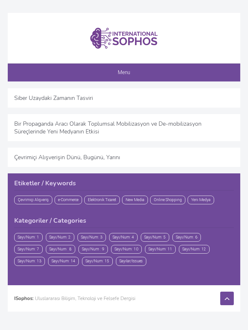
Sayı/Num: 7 (28, 249)
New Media (135, 200)
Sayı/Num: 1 (28, 237)
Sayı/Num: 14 (63, 261)
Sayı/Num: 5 (155, 237)
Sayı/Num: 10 (126, 249)
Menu (124, 72)
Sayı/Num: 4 (123, 237)
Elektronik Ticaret (102, 200)
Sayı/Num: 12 (194, 249)
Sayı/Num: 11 (160, 249)
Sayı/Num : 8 (60, 249)
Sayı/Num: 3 (91, 237)
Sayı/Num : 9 (93, 249)
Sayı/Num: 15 (97, 261)
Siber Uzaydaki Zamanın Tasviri (53, 98)
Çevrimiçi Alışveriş (33, 200)
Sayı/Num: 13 (29, 261)
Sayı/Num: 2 (60, 237)
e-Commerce (68, 200)
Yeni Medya (201, 200)
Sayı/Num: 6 (186, 237)
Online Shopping (168, 200)
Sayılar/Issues (131, 261)
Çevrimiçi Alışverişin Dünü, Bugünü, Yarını (67, 157)
